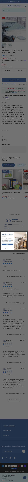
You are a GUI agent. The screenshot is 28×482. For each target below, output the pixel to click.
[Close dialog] (26, 233)
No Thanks (7, 246)
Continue (7, 244)
